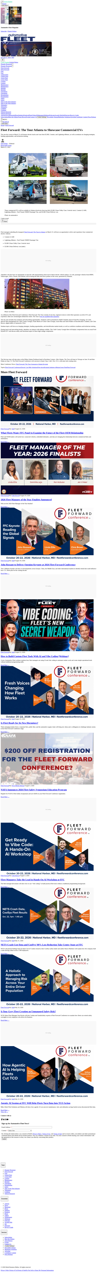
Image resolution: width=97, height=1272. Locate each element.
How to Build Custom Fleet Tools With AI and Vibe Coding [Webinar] (35, 656)
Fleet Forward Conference (13, 367)
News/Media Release (18, 786)
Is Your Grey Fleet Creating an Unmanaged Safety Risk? (28, 1011)
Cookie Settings (42, 117)
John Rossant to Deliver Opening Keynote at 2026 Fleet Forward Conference (38, 564)
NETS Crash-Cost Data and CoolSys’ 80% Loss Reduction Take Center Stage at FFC (42, 944)
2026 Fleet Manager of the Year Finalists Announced (26, 499)
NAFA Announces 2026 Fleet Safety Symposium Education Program (34, 789)
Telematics (4, 105)
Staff (13, 429)
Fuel (2, 71)
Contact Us (33, 117)
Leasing (3, 81)
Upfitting (3, 108)
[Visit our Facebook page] (2, 1120)
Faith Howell (16, 495)
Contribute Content (81, 117)
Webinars (46, 115)
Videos (19, 1)
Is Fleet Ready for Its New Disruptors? (19, 723)
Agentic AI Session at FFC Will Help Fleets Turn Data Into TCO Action (35, 1103)
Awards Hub (58, 115)
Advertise (73, 117)
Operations (4, 91)
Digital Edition (12, 31)
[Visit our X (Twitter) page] (5, 1120)
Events (28, 117)
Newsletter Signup (52, 117)
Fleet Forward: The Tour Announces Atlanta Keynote (32, 364)
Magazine (12, 115)
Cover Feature (8, 1)
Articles (14, 1)
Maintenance (4, 85)
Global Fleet (4, 74)
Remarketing (4, 95)
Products (26, 115)
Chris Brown (15, 875)
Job (63, 115)
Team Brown (22, 117)
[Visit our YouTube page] (7, 1120)
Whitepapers (40, 115)
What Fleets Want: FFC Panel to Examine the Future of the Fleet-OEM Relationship (42, 433)
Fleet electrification (43, 367)
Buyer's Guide (74, 115)
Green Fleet (4, 78)
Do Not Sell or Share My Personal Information (40, 1270)
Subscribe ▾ (5, 5)
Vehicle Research (6, 112)
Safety (3, 98)
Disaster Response (6, 64)
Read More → (5, 441)
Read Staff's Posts (6, 145)
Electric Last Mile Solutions (29, 367)
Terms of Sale (22, 1270)
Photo (30, 115)
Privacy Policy (5, 1270)
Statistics (20, 115)
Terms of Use (13, 1270)
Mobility (3, 88)
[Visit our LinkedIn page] (4, 1120)
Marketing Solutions (64, 117)
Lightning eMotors (54, 367)
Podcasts (52, 115)
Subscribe (4, 31)
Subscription (4, 117)
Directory (67, 115)
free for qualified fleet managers (49, 316)
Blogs (16, 115)
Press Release (91, 117)
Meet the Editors (13, 117)
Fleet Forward (5, 68)
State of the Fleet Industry (8, 102)
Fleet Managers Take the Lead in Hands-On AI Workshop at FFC (33, 879)
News (7, 115)
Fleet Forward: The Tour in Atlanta (34, 232)
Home (2, 125)
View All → (4, 1112)
